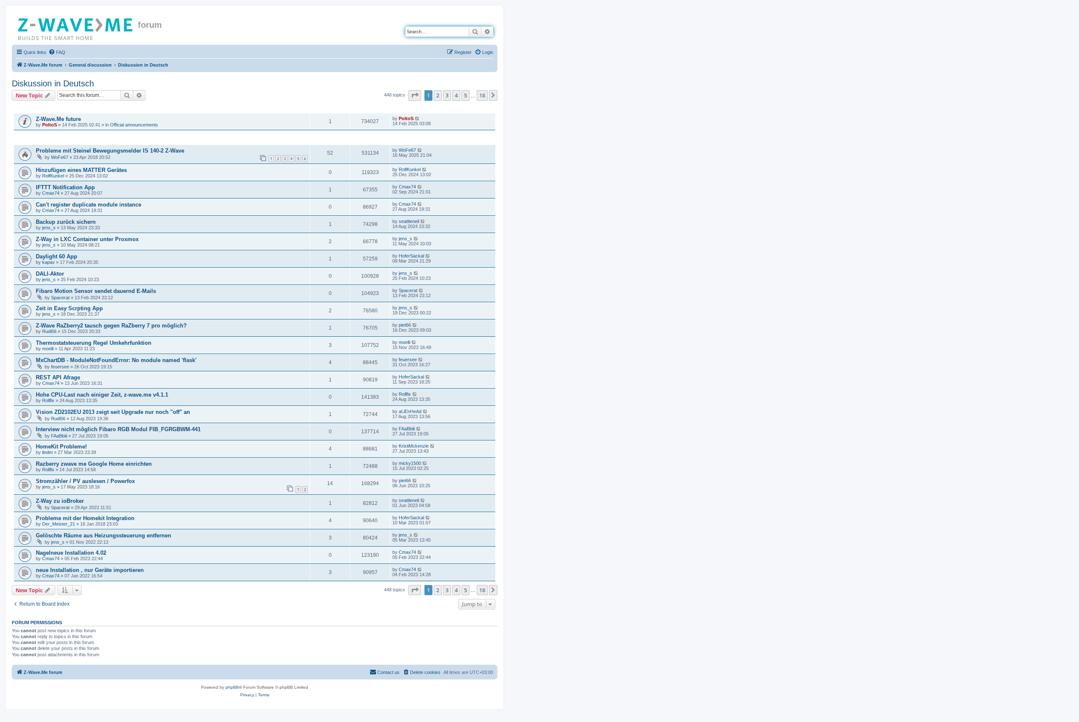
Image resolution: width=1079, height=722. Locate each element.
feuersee (60, 366)
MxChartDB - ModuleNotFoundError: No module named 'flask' (116, 360)
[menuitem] (56, 52)
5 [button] (465, 95)
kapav (48, 262)
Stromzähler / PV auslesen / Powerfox (85, 481)
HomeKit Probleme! (61, 446)
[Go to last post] (417, 118)
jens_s (49, 227)
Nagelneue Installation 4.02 (71, 553)
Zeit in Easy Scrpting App (69, 308)
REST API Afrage (58, 377)
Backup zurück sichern (66, 222)
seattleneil (409, 221)
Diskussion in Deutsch (53, 83)
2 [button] (437, 95)
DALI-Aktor (50, 274)
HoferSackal (411, 255)
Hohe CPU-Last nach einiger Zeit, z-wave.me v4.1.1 (102, 395)
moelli (48, 348)
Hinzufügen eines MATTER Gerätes (81, 170)
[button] (414, 95)
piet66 (405, 324)
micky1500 (410, 463)
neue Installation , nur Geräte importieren (90, 570)
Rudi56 (49, 331)
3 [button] (447, 95)
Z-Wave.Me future (58, 119)
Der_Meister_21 (58, 523)
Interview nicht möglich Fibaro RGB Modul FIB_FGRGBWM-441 (118, 429)
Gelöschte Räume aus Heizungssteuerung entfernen (103, 535)
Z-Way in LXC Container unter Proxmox (87, 239)
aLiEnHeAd (410, 411)
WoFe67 (59, 157)
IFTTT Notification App (65, 187)
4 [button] (456, 95)
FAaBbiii (59, 435)
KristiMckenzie (414, 445)
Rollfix (48, 400)
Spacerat (60, 297)
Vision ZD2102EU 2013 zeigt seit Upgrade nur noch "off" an (113, 412)
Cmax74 (50, 193)
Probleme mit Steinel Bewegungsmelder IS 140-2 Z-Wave (110, 151)
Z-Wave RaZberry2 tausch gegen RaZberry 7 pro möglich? (111, 325)
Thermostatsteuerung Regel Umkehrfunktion (93, 343)
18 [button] (482, 95)
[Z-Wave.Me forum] (76, 27)
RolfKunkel (53, 175)
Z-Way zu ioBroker (60, 501)
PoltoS (49, 124)
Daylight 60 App (56, 256)
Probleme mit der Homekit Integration (85, 518)
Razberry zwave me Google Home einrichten (94, 464)
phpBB (232, 687)
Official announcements (134, 124)
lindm (47, 452)
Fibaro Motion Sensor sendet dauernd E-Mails (96, 291)
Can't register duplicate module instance (88, 204)
